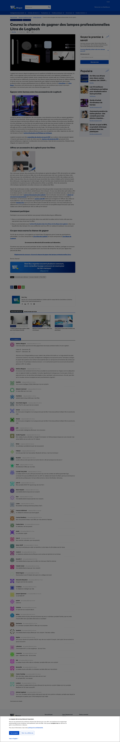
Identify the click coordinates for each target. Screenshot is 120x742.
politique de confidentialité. (35, 727)
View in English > (13, 738)
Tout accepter (14, 733)
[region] (60, 729)
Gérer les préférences (27, 733)
